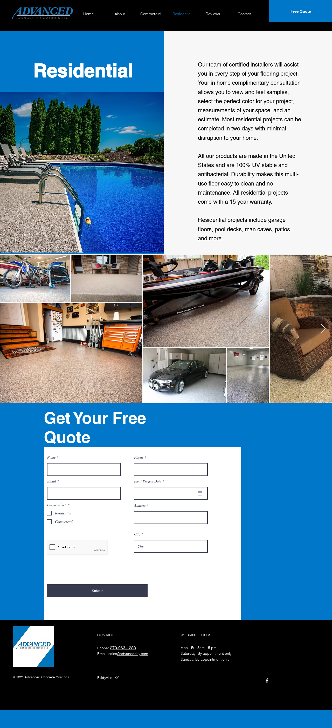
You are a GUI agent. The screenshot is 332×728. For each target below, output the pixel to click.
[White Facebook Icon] (267, 681)
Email (51, 481)
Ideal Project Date (150, 481)
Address (140, 505)
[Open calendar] (200, 493)
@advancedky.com (132, 653)
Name (51, 457)
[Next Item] (323, 329)
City (137, 534)
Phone (138, 457)
